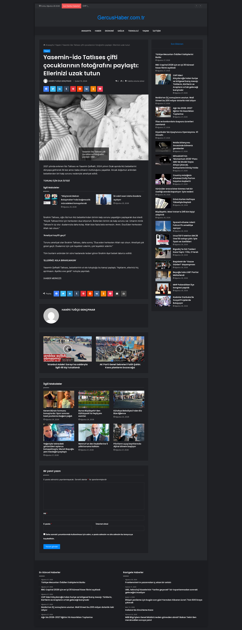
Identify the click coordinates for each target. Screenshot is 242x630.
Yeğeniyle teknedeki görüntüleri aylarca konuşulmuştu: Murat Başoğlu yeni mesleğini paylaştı (58, 447)
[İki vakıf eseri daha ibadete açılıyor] (103, 199)
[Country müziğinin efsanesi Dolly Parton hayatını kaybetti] (163, 179)
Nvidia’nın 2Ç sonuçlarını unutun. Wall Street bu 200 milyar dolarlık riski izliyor (175, 99)
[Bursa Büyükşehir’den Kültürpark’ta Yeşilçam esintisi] (93, 399)
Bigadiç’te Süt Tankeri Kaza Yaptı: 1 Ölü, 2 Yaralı (185, 250)
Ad (45, 513)
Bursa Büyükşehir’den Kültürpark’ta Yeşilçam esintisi (90, 413)
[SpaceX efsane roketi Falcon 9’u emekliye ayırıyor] (163, 226)
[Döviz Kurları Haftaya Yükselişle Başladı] (163, 203)
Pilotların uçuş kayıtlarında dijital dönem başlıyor (127, 445)
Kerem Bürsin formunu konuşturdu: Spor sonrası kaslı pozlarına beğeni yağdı (57, 413)
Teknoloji (133, 31)
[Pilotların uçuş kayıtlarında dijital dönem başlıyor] (128, 432)
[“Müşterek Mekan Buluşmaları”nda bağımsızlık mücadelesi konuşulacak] (51, 199)
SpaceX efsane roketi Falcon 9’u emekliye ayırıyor (184, 225)
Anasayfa (86, 31)
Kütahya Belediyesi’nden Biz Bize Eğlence (127, 412)
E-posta (47, 524)
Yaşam (145, 31)
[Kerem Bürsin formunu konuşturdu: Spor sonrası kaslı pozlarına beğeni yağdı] (58, 399)
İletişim (157, 31)
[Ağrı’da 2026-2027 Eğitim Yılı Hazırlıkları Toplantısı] (163, 112)
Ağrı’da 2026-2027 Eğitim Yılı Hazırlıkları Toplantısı (183, 111)
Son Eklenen (177, 44)
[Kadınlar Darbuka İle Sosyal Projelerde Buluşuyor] (163, 301)
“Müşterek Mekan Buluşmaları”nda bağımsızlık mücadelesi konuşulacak (75, 200)
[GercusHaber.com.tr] (121, 17)
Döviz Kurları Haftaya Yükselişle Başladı (184, 201)
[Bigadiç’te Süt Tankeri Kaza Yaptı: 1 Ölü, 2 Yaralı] (163, 253)
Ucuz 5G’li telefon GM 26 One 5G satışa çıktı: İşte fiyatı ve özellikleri (185, 238)
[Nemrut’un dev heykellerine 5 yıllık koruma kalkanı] (93, 432)
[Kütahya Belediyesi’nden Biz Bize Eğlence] (128, 399)
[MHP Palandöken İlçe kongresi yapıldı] (163, 288)
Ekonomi (109, 31)
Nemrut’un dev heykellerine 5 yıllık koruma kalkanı (93, 445)
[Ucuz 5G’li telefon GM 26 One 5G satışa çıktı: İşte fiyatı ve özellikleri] (163, 239)
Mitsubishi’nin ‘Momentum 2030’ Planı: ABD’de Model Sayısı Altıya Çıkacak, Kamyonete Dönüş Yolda (185, 162)
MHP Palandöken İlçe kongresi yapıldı (183, 286)
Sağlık (121, 31)
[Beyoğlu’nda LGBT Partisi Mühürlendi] (163, 276)
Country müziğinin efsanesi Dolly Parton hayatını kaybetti (184, 178)
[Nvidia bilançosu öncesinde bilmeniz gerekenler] (163, 146)
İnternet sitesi (102, 524)
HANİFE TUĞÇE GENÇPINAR (59, 81)
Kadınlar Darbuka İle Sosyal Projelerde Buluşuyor (183, 300)
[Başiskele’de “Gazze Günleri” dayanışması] (163, 264)
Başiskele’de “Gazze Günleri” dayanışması (184, 263)
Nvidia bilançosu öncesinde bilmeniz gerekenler (183, 145)
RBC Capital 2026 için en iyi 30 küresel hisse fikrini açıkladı (174, 66)
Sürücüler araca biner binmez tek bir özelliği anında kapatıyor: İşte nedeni (174, 190)
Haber (98, 31)
